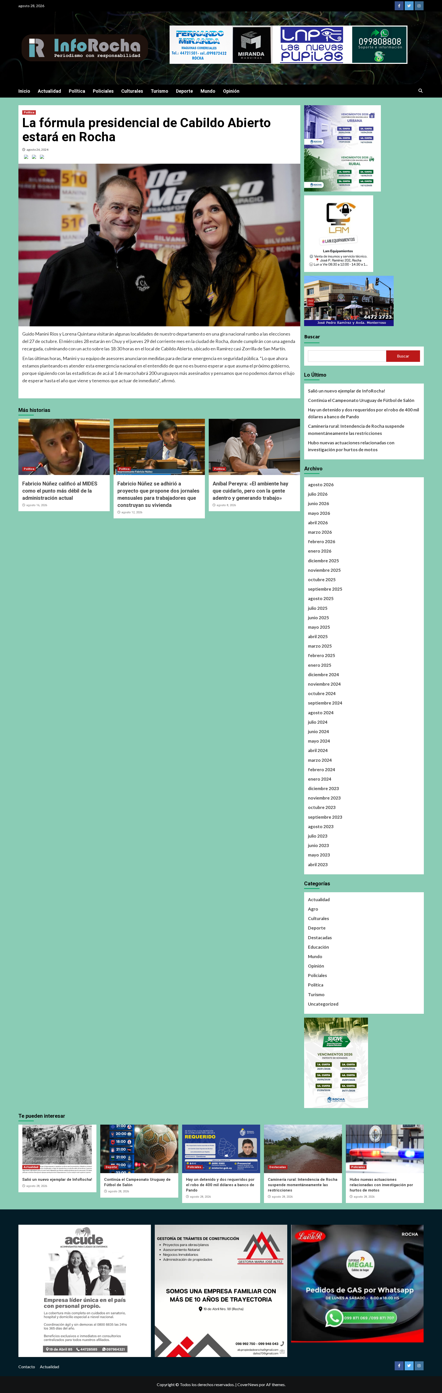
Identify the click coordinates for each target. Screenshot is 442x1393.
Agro (313, 909)
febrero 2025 (321, 655)
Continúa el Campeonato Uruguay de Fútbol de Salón (361, 400)
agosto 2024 (321, 712)
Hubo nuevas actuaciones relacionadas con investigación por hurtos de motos (351, 446)
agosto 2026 (321, 484)
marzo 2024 (320, 760)
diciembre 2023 (323, 788)
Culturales (132, 91)
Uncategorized (323, 1004)
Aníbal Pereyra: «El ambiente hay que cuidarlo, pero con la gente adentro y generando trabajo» (250, 491)
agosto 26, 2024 (37, 149)
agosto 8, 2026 (226, 505)
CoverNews (247, 1384)
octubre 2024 (322, 693)
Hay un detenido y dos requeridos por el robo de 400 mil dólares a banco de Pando (363, 413)
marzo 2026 (320, 532)
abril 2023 (318, 864)
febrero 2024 (321, 769)
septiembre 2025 (325, 589)
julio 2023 (317, 836)
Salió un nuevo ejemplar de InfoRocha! (346, 391)
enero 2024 (319, 779)
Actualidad (49, 91)
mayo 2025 (319, 627)
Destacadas (320, 937)
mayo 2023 (319, 855)
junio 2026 (318, 503)
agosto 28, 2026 (36, 1186)
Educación (318, 947)
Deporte (184, 91)
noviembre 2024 (324, 684)
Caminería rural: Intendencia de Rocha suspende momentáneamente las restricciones (356, 429)
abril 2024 (318, 750)
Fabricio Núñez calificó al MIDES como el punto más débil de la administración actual (59, 491)
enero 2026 (319, 551)
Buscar (312, 336)
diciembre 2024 (323, 674)
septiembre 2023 (325, 817)
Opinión (231, 91)
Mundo (208, 91)
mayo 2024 (319, 741)
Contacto (26, 1366)
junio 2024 (318, 731)
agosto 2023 (321, 826)
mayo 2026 (319, 513)
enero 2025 (319, 665)
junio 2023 (318, 845)
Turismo (159, 91)
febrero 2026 (321, 541)
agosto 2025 (321, 598)
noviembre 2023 (324, 798)
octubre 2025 (322, 579)
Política (77, 91)
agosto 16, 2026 (36, 505)
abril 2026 (318, 522)
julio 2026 (317, 494)
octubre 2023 (322, 807)
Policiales (103, 91)
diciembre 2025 (323, 560)
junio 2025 (318, 617)
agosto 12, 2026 (131, 512)
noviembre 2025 (324, 570)
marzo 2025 (320, 646)
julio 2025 (317, 608)
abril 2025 (318, 636)
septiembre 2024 (325, 703)
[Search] (420, 91)
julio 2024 (317, 722)
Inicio (24, 91)
